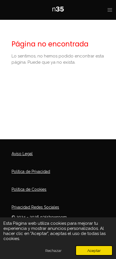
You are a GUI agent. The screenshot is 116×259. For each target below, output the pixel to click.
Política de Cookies (29, 189)
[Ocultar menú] (110, 10)
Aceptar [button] (94, 250)
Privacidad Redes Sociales (35, 207)
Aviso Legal (22, 153)
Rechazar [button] (53, 250)
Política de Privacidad (31, 171)
